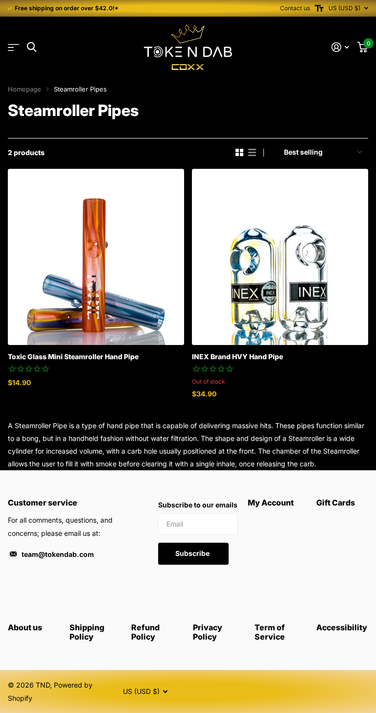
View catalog (13, 48)
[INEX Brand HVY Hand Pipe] (280, 257)
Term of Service (270, 632)
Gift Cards (335, 502)
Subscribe (193, 553)
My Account (271, 502)
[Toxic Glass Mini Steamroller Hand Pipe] (96, 257)
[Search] (31, 47)
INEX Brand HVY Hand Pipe (237, 356)
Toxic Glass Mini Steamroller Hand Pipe (73, 356)
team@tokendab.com (58, 554)
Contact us (295, 8)
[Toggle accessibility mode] (319, 8)
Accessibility (341, 627)
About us (25, 627)
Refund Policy (145, 632)
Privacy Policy (207, 632)
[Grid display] (239, 152)
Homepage (24, 89)
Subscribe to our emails (197, 505)
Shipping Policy (87, 632)
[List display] (252, 152)
